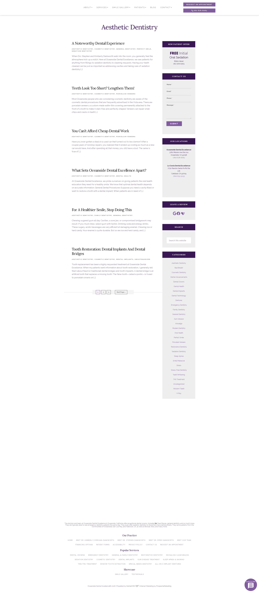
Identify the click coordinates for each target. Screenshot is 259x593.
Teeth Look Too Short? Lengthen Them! (103, 88)
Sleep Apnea (179, 356)
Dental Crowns (178, 282)
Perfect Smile (144, 49)
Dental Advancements (178, 277)
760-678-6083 (200, 10)
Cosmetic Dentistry (104, 49)
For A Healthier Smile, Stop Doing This (102, 209)
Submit (174, 124)
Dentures (178, 300)
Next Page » (121, 292)
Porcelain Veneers (125, 94)
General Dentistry (126, 49)
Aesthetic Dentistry (82, 49)
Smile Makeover (179, 361)
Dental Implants (124, 259)
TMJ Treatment (179, 379)
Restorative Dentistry (179, 347)
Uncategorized (142, 259)
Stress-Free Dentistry (179, 370)
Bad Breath (179, 268)
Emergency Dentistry (179, 305)
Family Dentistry (103, 215)
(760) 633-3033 (179, 176)
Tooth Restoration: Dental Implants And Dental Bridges (108, 251)
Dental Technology (179, 296)
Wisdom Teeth (178, 389)
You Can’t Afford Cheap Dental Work (100, 131)
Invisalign (178, 324)
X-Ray (179, 393)
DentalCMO (131, 586)
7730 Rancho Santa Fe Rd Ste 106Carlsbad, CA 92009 (179, 171)
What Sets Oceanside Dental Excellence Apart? (109, 170)
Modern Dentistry (178, 328)
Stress (179, 365)
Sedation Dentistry (82, 51)
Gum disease (179, 319)
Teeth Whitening (179, 375)
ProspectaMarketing (163, 586)
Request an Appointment (199, 4)
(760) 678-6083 (179, 158)
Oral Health (179, 333)
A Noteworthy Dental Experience (98, 43)
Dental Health (123, 176)
